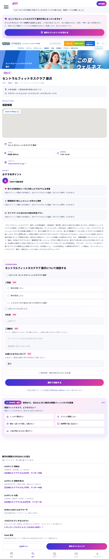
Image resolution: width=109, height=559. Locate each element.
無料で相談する (55, 382)
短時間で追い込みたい (67, 423)
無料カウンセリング (77, 546)
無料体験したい (17, 288)
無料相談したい (17, 295)
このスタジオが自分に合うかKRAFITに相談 (29, 302)
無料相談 (101, 4)
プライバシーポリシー (58, 390)
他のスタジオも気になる (17, 308)
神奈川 (10, 83)
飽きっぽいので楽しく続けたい (20, 423)
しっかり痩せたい (15, 416)
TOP (3, 83)
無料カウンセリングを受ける (54, 32)
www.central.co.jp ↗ (17, 163)
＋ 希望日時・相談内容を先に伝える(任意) (54, 373)
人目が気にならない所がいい (19, 431)
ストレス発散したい (66, 416)
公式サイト (23, 546)
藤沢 (16, 83)
